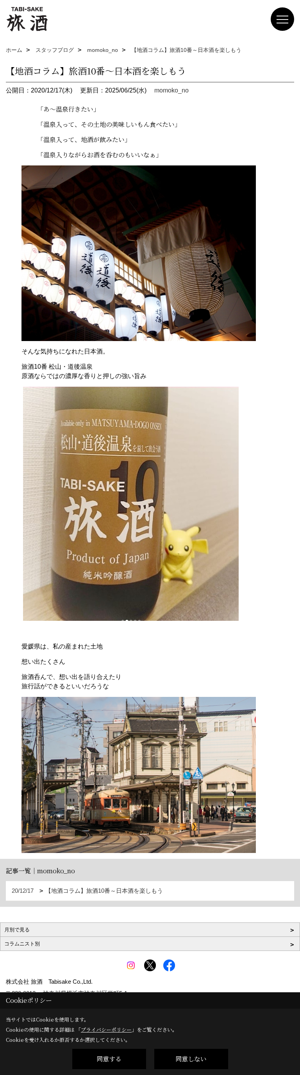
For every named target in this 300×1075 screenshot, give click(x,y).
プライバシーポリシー (106, 1029)
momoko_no (171, 90)
